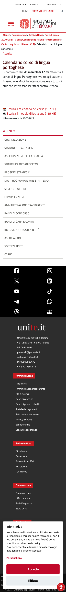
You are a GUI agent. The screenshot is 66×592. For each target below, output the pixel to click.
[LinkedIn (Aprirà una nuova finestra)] (49, 281)
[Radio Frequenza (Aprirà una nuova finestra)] (49, 311)
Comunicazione (19, 35)
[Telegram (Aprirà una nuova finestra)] (16, 301)
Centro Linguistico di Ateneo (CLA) (18, 44)
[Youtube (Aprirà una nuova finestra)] (16, 291)
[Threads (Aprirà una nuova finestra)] (16, 311)
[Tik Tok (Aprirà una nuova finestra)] (49, 291)
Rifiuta (33, 580)
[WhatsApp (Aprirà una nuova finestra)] (49, 301)
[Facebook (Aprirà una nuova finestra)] (16, 270)
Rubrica (34, 4)
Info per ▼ (21, 4)
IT (61, 4)
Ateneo (6, 35)
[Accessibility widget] (61, 587)
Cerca (25, 10)
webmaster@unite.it (27, 357)
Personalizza (14, 557)
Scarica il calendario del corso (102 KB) (31, 109)
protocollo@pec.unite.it (28, 352)
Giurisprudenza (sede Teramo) (30, 39)
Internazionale (53, 39)
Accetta (33, 569)
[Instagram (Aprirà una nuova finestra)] (49, 270)
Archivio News (36, 35)
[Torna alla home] (38, 24)
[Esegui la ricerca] (62, 11)
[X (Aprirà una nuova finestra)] (16, 281)
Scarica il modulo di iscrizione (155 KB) (31, 113)
